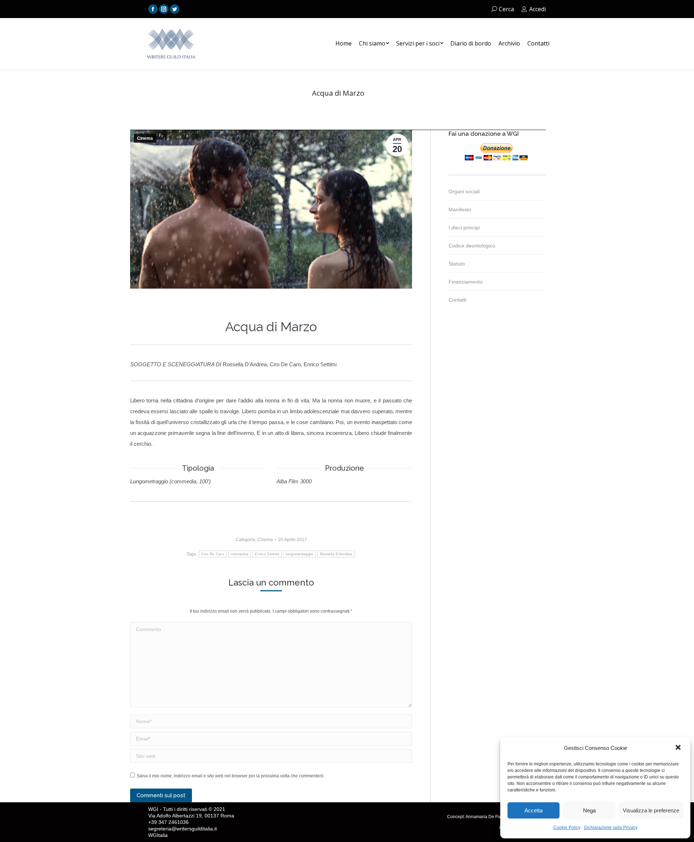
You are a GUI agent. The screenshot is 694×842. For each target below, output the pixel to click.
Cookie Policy (567, 827)
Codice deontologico (472, 246)
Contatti (457, 300)
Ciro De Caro (212, 554)
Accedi (537, 9)
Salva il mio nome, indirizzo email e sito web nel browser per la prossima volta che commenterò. (231, 775)
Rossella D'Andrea (336, 554)
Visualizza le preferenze (651, 810)
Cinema (145, 138)
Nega (589, 810)
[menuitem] (343, 43)
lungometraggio (299, 554)
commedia (239, 554)
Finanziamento (466, 282)
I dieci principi (464, 227)
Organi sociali (464, 191)
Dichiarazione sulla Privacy (611, 827)
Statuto (457, 264)
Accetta (533, 810)
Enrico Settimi (267, 554)
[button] (678, 748)
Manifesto (460, 209)
